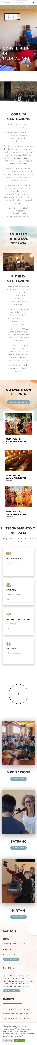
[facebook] (30, 2)
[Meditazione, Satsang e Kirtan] (18, 424)
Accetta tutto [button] (19, 1040)
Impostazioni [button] (8, 1040)
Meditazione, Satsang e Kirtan (16, 1009)
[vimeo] (34, 2)
